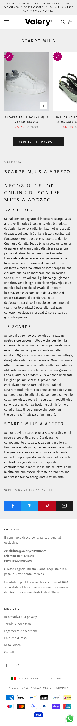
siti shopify (59, 688)
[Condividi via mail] (64, 505)
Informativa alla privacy (20, 617)
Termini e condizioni (18, 624)
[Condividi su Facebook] (12, 505)
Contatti (9, 652)
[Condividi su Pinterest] (47, 505)
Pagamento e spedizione (21, 631)
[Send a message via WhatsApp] (70, 719)
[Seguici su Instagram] (17, 665)
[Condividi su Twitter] (29, 505)
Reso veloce (12, 645)
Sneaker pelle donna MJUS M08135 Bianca (26, 119)
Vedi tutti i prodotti (38, 141)
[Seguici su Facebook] (6, 665)
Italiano (55, 678)
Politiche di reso (15, 638)
